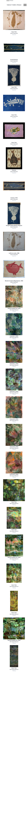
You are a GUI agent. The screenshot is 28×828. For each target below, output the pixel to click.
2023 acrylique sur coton (14, 557)
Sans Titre (14, 31)
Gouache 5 (14, 446)
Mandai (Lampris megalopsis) (14, 280)
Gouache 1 (14, 336)
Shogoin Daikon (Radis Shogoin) (14, 225)
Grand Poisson (14, 59)
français (11, 0)
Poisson (14, 170)
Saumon (14, 197)
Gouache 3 (14, 391)
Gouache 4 (14, 419)
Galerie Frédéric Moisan (14, 5)
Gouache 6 (14, 474)
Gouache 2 (14, 363)
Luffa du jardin (14, 253)
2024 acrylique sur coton (14, 308)
